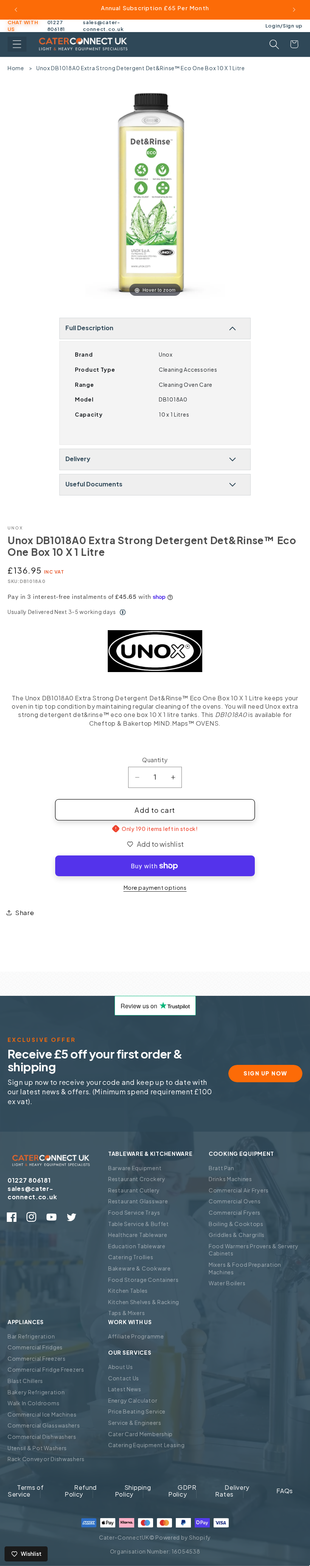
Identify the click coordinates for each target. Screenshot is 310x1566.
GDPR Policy (182, 1490)
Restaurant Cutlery (134, 1190)
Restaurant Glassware (138, 1201)
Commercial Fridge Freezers (46, 1369)
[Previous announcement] (16, 10)
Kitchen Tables (128, 1290)
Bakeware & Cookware (139, 1268)
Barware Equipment (134, 1168)
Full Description (89, 328)
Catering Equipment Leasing (146, 1444)
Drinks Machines (230, 1178)
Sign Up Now (265, 1073)
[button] (17, 44)
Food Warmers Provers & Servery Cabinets (254, 1250)
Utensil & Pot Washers (37, 1447)
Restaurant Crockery (137, 1178)
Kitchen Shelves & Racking (143, 1301)
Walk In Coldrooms (33, 1403)
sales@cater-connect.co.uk (103, 25)
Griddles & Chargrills (237, 1234)
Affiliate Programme (136, 1336)
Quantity (155, 759)
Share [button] (24, 913)
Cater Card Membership (140, 1434)
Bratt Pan (221, 1168)
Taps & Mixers (126, 1312)
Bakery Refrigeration (36, 1392)
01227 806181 (56, 25)
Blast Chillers (25, 1380)
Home (16, 68)
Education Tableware (137, 1246)
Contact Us (123, 1378)
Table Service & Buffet (138, 1223)
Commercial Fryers (234, 1212)
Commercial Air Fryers (239, 1190)
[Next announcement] (294, 10)
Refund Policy (81, 1490)
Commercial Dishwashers (42, 1436)
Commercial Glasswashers (44, 1425)
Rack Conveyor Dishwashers (46, 1458)
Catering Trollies (130, 1257)
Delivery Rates (232, 1490)
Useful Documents (93, 484)
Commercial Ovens (235, 1201)
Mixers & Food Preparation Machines (245, 1268)
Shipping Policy (133, 1490)
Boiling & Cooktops (236, 1223)
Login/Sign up (283, 25)
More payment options (155, 887)
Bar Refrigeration (31, 1336)
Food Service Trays (134, 1212)
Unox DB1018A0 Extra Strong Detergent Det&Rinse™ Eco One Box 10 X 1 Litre (140, 68)
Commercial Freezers (37, 1358)
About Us (120, 1366)
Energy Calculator (132, 1400)
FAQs (284, 1491)
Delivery (77, 459)
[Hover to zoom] (155, 195)
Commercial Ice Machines (42, 1414)
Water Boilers (227, 1283)
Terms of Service (26, 1490)
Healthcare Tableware (137, 1234)
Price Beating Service (137, 1411)
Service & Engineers (134, 1422)
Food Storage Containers (143, 1279)
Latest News (124, 1389)
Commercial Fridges (35, 1347)
